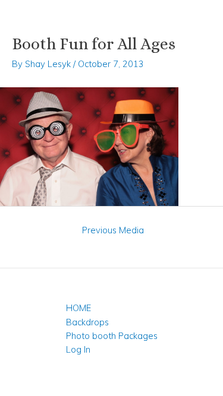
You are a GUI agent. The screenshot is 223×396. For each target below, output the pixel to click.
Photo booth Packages (112, 335)
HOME (78, 307)
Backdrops (87, 322)
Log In (78, 349)
